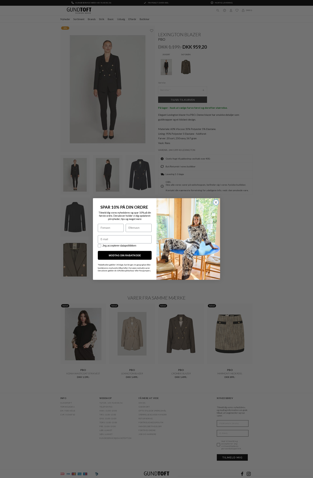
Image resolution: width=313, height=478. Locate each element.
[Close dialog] (216, 202)
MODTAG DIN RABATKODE (125, 255)
